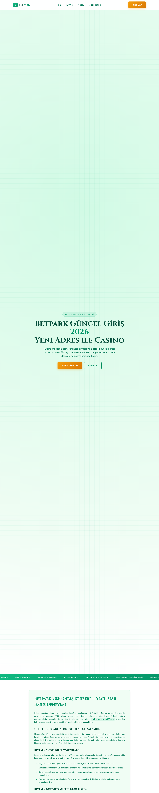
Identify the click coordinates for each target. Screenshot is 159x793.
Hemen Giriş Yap (69, 365)
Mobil (81, 5)
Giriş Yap (137, 5)
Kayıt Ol (70, 5)
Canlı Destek (94, 5)
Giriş (60, 5)
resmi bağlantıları (65, 740)
